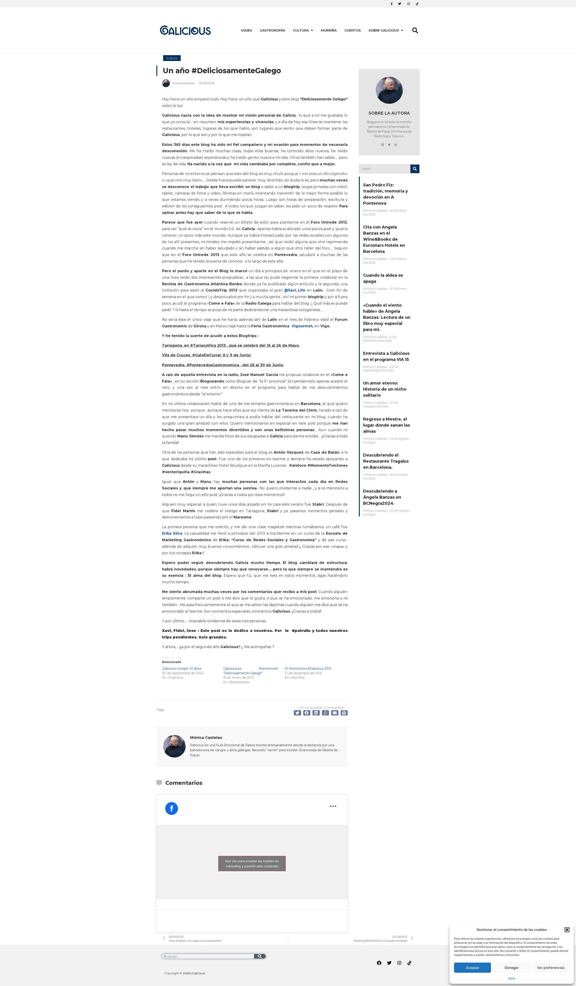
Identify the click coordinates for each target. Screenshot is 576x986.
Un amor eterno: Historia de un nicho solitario (384, 389)
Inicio (511, 978)
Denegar (512, 968)
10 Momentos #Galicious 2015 (308, 669)
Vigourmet (302, 326)
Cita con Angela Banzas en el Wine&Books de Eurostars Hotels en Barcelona (384, 239)
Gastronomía (272, 30)
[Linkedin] (382, 144)
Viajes (246, 30)
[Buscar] (414, 169)
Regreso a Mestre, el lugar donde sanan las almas (386, 425)
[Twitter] (389, 144)
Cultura (301, 30)
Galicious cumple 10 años (181, 669)
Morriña (329, 30)
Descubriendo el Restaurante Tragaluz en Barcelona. (386, 461)
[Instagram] (399, 963)
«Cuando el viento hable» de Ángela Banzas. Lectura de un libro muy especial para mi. (386, 317)
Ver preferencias (551, 968)
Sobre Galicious (384, 30)
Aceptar (472, 968)
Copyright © (184, 973)
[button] (567, 929)
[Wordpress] (395, 144)
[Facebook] (379, 963)
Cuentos (352, 30)
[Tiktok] (409, 963)
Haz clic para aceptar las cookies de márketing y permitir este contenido (252, 863)
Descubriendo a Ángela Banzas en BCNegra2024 (382, 497)
